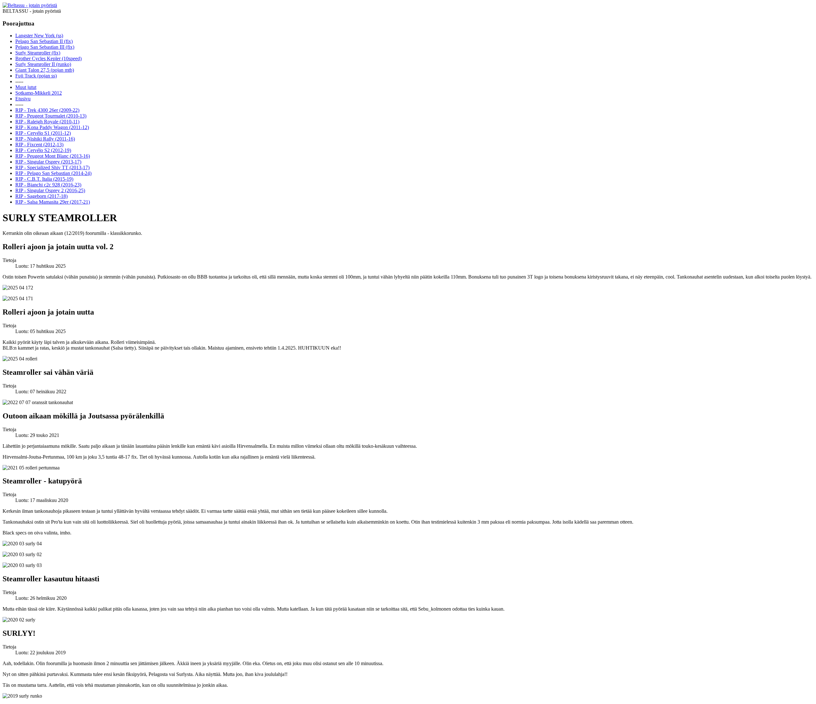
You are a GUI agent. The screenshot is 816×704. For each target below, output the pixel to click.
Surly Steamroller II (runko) (43, 64)
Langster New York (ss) (39, 35)
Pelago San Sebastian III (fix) (44, 47)
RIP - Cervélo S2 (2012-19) (43, 150)
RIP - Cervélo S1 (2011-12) (43, 133)
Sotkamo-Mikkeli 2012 (38, 93)
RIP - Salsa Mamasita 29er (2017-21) (52, 202)
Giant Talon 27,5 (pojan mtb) (44, 70)
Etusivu (23, 98)
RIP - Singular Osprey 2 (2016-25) (50, 190)
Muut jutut (25, 87)
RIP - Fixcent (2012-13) (39, 144)
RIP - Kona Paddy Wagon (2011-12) (52, 127)
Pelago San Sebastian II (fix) (44, 41)
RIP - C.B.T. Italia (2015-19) (44, 179)
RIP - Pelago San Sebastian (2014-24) (53, 173)
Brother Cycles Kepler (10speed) (48, 58)
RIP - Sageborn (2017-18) (41, 196)
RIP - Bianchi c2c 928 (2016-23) (48, 184)
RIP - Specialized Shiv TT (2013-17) (52, 167)
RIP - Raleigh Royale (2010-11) (47, 121)
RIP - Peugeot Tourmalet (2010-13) (50, 116)
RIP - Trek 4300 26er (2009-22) (47, 110)
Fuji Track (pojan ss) (36, 75)
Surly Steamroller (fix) (37, 52)
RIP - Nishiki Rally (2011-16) (45, 139)
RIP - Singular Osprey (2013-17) (48, 161)
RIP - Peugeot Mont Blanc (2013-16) (52, 156)
